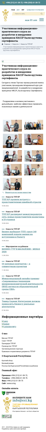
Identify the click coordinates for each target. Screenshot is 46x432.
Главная (7, 44)
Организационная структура (12, 349)
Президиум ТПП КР (9, 343)
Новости (15, 44)
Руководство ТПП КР (9, 346)
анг (23, 10)
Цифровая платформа (35, 10)
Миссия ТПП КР (7, 338)
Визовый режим (8, 363)
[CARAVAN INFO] (22, 327)
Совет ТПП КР (7, 341)
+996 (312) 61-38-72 (14, 3)
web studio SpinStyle (19, 429)
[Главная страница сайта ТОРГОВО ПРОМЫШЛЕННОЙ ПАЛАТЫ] (5, 15)
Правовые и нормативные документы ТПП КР (18, 351)
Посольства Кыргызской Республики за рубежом (20, 366)
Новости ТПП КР (27, 44)
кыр (13, 10)
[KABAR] (22, 324)
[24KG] (22, 321)
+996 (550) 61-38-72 (31, 3)
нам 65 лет (31, 20)
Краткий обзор (7, 360)
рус (18, 10)
